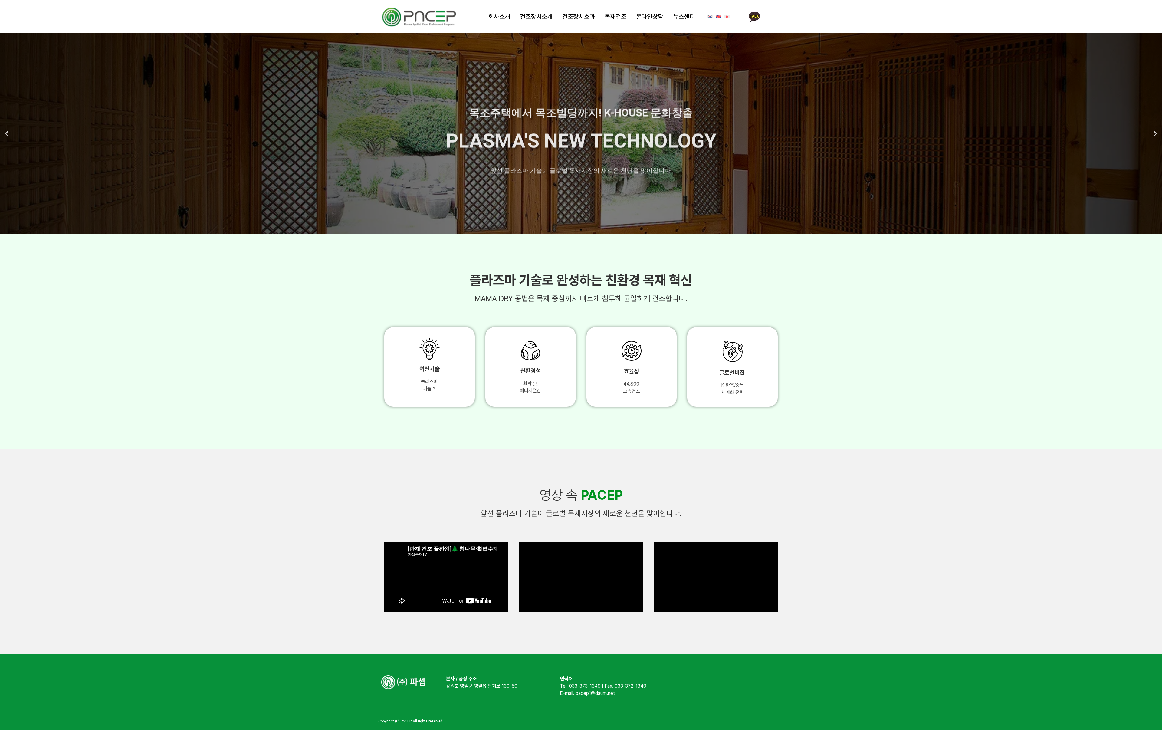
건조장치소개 (536, 16)
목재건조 (615, 16)
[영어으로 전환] (718, 16)
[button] (7, 133)
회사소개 (499, 16)
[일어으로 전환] (727, 16)
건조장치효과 (578, 16)
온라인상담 (649, 16)
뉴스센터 (684, 16)
